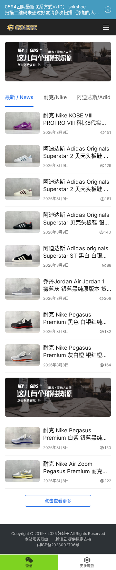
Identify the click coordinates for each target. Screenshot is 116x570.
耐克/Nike (55, 97)
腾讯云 (61, 539)
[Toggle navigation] (106, 27)
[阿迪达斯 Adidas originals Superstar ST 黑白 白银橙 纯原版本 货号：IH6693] (22, 256)
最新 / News (19, 97)
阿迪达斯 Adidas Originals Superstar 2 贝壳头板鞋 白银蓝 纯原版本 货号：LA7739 (76, 152)
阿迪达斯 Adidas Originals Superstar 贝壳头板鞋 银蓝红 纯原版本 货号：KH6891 (77, 219)
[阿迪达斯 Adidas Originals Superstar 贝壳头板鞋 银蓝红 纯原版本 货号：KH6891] (22, 222)
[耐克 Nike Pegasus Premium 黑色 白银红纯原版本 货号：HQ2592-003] (22, 322)
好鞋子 (64, 533)
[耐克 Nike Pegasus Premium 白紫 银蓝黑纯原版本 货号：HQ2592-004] (22, 438)
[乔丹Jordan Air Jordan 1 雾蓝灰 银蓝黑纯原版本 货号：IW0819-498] (22, 289)
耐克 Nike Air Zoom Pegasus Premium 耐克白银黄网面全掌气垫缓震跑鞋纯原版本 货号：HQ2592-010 (76, 468)
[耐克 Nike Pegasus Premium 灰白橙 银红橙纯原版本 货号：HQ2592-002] (22, 355)
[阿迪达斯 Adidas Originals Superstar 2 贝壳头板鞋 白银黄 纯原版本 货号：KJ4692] (22, 189)
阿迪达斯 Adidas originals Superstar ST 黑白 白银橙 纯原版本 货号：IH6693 (75, 252)
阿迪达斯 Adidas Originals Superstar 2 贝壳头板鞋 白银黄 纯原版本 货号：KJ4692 (76, 186)
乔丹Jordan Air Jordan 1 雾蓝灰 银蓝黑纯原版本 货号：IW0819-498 (75, 285)
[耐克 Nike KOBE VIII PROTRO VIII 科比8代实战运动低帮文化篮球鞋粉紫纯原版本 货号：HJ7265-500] (22, 123)
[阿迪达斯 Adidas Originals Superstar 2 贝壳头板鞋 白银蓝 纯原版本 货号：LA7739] (22, 156)
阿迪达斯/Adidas (96, 97)
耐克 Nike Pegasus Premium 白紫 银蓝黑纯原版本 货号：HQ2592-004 (75, 434)
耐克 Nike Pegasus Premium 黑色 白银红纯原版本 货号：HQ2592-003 (75, 318)
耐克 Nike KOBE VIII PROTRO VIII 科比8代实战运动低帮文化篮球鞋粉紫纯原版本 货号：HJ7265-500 (77, 119)
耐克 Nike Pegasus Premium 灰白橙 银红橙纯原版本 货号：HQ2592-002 (75, 352)
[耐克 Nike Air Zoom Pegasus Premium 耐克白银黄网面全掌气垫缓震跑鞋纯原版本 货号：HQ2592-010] (22, 471)
